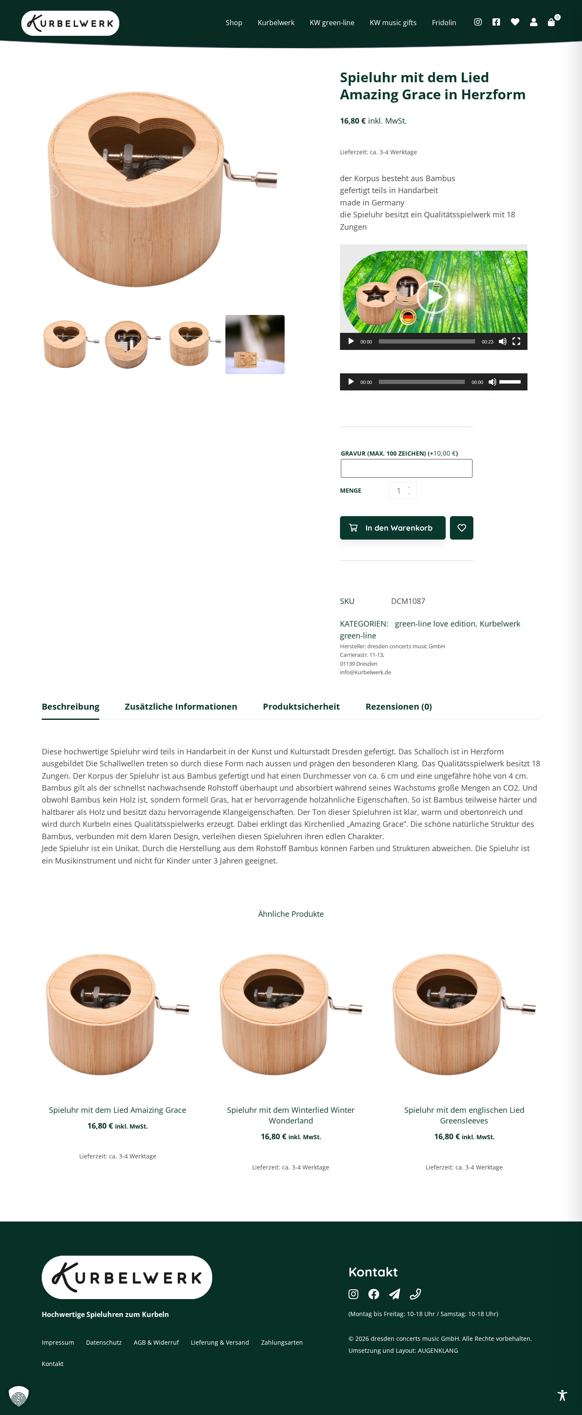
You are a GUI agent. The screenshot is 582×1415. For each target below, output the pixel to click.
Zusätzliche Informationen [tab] (181, 706)
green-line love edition (360, 10)
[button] (434, 297)
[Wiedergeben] (351, 341)
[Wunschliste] (515, 22)
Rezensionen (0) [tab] (399, 706)
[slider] (427, 341)
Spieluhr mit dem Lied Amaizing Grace (117, 1110)
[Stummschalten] (502, 341)
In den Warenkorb (399, 528)
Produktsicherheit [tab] (301, 706)
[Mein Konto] (534, 22)
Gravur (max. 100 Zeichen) (399, 453)
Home (198, 10)
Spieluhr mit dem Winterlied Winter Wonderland (290, 1115)
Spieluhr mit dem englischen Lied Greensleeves (464, 1115)
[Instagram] (478, 22)
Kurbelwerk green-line (285, 10)
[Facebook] (496, 22)
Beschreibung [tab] (70, 706)
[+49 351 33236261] (415, 1294)
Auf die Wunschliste (461, 528)
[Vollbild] (516, 341)
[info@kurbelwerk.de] (394, 1294)
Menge (350, 490)
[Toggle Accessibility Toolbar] (562, 1395)
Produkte (230, 10)
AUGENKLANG (438, 1350)
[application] (433, 297)
